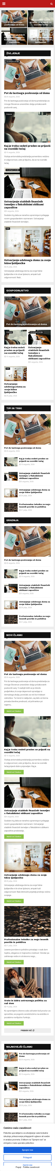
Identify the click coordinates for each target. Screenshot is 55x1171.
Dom (7, 228)
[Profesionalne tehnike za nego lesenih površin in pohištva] (11, 507)
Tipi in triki (14, 408)
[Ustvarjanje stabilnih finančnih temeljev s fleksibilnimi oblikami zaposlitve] (27, 182)
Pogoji (18, 1167)
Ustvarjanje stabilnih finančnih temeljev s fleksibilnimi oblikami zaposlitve (14, 38)
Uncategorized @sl (12, 61)
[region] (27, 1147)
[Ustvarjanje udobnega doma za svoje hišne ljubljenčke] (27, 241)
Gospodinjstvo (17, 290)
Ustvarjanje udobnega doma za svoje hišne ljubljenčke (40, 39)
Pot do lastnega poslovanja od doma (14, 23)
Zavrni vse (27, 1165)
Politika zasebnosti (31, 1167)
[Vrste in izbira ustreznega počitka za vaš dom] (27, 982)
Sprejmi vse (27, 1150)
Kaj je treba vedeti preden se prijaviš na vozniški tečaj (40, 22)
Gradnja (12, 520)
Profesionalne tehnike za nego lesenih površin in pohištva (34, 1115)
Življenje (13, 53)
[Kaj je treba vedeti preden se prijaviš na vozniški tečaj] (27, 127)
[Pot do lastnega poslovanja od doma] (27, 74)
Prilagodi (27, 1157)
